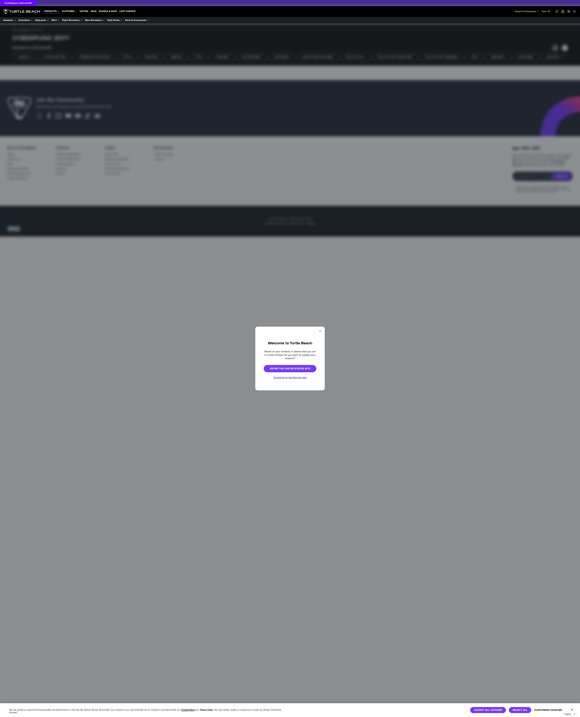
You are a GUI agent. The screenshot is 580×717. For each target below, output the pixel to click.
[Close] (572, 709)
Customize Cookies (548, 710)
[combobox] (570, 714)
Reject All (520, 710)
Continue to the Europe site (290, 377)
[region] (290, 710)
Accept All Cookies (488, 710)
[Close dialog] (320, 331)
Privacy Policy (206, 710)
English (567, 714)
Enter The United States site (290, 368)
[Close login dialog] (318, 428)
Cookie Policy (188, 710)
